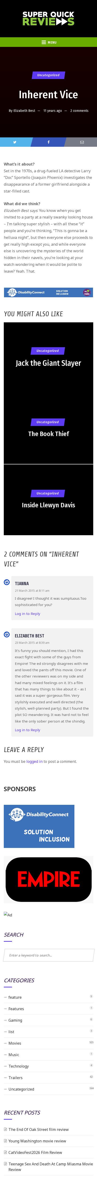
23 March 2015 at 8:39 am (32, 642)
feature (15, 997)
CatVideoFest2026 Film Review (35, 1152)
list (11, 1031)
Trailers (15, 1077)
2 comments (79, 111)
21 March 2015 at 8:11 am (32, 590)
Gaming (15, 1020)
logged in (34, 761)
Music (13, 1054)
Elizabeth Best (24, 111)
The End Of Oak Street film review (38, 1129)
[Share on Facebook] (48, 142)
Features (16, 1008)
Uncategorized (48, 75)
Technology (18, 1066)
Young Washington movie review (37, 1141)
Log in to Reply (27, 613)
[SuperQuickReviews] (48, 18)
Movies (14, 1043)
